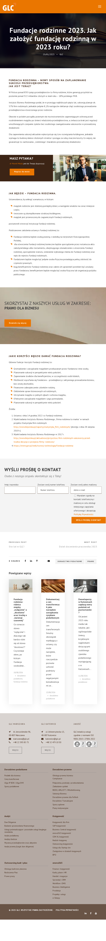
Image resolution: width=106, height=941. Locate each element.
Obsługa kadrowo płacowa (15, 869)
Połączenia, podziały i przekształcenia (68, 783)
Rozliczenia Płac (11, 872)
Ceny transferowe (11, 779)
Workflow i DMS (59, 883)
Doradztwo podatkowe (15, 769)
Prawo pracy (9, 876)
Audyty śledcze (10, 839)
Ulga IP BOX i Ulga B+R (14, 783)
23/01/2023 (49, 54)
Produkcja (57, 890)
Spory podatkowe (11, 786)
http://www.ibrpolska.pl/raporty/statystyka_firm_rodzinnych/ (42, 426)
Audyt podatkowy (11, 835)
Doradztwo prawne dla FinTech (65, 797)
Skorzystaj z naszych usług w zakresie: (47, 305)
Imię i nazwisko (11, 484)
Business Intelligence (61, 887)
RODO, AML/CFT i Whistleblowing (66, 790)
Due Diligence (10, 822)
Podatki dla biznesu (12, 775)
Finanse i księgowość (61, 869)
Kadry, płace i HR (60, 872)
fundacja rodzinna (20, 682)
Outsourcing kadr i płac (15, 862)
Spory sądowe (58, 804)
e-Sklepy (56, 898)
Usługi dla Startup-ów (62, 847)
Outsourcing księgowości (63, 844)
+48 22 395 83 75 (21, 742)
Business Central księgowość (64, 829)
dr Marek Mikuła (16, 163)
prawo (91, 561)
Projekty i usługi (59, 894)
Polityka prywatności (67, 910)
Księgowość (58, 816)
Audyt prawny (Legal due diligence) (19, 846)
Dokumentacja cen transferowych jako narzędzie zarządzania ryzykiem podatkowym (53, 608)
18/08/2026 (18, 672)
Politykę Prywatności (83, 514)
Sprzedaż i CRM (59, 880)
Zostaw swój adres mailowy (84, 499)
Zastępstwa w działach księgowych (67, 851)
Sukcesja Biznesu (60, 793)
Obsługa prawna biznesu (63, 775)
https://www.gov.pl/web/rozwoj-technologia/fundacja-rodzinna (43, 445)
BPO (54, 855)
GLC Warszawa (17, 724)
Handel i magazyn (60, 876)
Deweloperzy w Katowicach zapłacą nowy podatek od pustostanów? (85, 606)
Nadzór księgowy (60, 840)
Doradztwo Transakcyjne (63, 801)
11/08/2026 (83, 676)
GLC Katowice (48, 724)
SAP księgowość (59, 826)
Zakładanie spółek (60, 786)
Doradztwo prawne (62, 769)
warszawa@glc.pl (21, 739)
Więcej (15, 750)
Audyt (7, 816)
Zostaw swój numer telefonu (51, 484)
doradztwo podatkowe (70, 561)
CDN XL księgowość (61, 836)
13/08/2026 (50, 692)
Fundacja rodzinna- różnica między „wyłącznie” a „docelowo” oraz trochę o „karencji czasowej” (20, 610)
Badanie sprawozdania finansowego (19, 826)
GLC (61, 54)
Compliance (57, 778)
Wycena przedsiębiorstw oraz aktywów (20, 843)
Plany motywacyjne (60, 808)
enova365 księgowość (62, 833)
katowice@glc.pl (53, 739)
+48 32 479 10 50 (53, 742)
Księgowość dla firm (61, 822)
